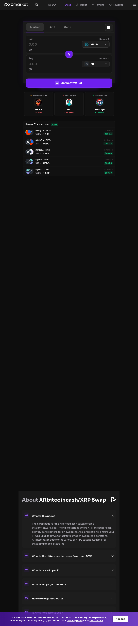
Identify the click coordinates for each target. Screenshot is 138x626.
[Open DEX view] (109, 27)
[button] (35, 27)
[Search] (36, 4)
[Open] (134, 4)
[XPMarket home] (16, 4)
